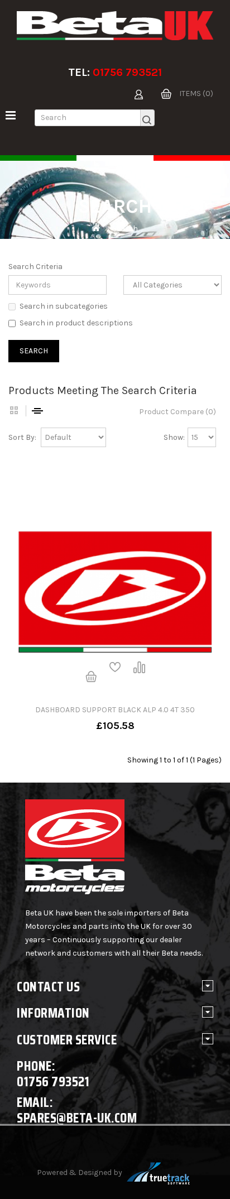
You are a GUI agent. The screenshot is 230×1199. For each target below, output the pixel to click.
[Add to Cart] (91, 677)
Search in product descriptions (76, 323)
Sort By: (22, 437)
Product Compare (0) (177, 411)
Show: (174, 437)
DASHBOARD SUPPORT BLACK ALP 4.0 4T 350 (115, 709)
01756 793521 (127, 72)
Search (125, 228)
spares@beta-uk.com (77, 1118)
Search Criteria (35, 266)
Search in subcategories (64, 306)
